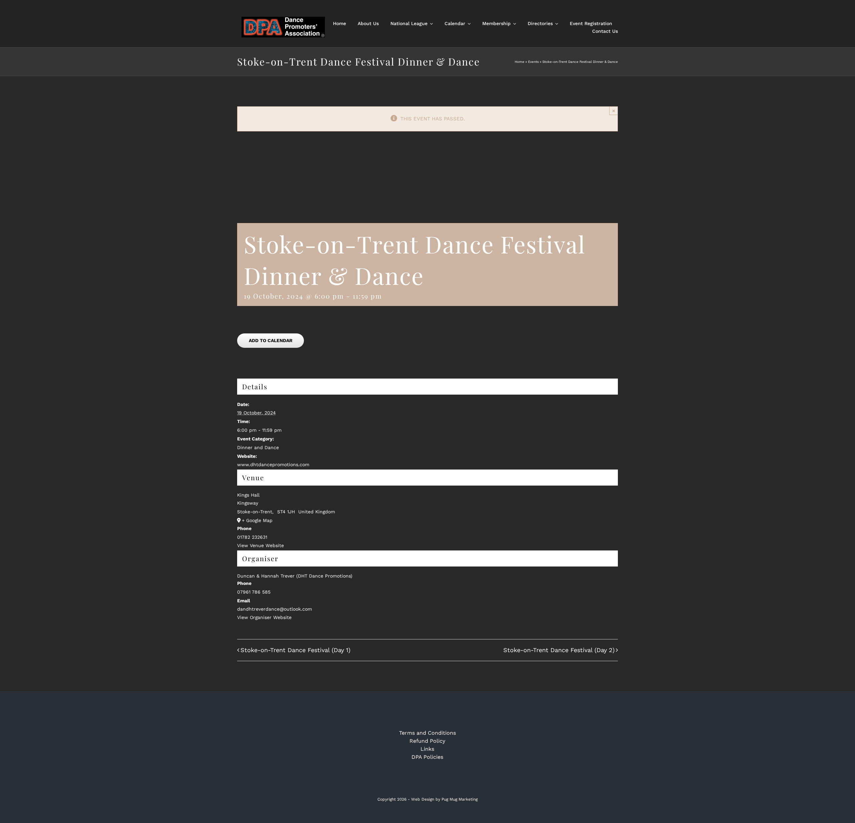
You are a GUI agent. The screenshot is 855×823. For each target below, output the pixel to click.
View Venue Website (260, 545)
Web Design (422, 799)
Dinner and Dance (258, 447)
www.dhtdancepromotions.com (273, 464)
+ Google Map (257, 520)
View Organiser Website (264, 617)
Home (519, 62)
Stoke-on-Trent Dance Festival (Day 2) (559, 649)
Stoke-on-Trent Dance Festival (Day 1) (295, 649)
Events (533, 62)
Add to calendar (271, 340)
